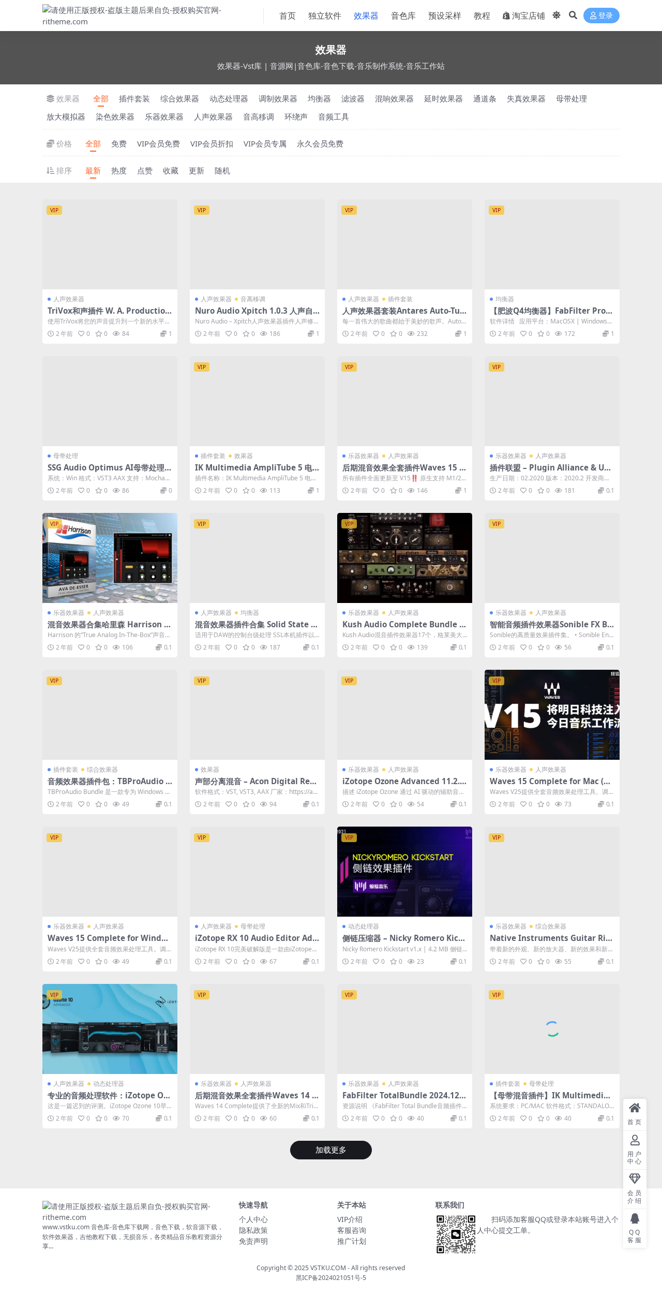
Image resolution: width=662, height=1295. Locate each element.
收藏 (170, 170)
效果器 (366, 15)
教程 (482, 15)
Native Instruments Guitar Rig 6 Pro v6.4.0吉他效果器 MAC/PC (550, 942)
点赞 (145, 170)
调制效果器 (278, 98)
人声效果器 (213, 116)
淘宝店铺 (528, 15)
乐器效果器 (164, 116)
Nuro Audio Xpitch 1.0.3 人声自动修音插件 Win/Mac (254, 315)
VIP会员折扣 (211, 143)
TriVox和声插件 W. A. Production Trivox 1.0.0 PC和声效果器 (109, 315)
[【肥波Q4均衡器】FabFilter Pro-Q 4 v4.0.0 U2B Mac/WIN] (552, 244)
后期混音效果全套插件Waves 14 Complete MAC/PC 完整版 (256, 1100)
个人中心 (253, 1219)
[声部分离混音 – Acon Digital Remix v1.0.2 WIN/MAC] (257, 715)
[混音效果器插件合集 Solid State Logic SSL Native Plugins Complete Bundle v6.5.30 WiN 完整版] (257, 558)
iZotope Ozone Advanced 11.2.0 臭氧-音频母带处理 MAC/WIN (403, 786)
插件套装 (134, 98)
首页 (287, 15)
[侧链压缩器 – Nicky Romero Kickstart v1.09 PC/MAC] (404, 872)
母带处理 (571, 98)
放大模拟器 (66, 116)
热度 (119, 170)
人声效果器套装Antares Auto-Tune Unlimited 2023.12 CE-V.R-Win (403, 315)
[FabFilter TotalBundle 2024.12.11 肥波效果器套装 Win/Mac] (404, 1029)
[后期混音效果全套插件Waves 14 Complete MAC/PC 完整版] (257, 1029)
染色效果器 (115, 116)
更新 (196, 170)
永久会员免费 (320, 143)
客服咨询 (351, 1230)
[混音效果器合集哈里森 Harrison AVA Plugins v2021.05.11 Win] (109, 558)
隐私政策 (253, 1230)
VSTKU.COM (328, 1267)
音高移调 (258, 116)
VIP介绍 (350, 1219)
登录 (605, 16)
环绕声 (296, 116)
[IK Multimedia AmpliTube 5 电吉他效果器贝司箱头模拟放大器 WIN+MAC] (257, 401)
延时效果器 (443, 98)
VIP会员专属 (265, 143)
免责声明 (253, 1241)
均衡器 (319, 98)
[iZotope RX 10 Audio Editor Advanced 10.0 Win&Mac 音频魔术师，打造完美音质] (257, 872)
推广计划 (351, 1241)
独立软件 (324, 15)
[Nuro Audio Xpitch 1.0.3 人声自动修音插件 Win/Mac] (257, 244)
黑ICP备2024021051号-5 (331, 1277)
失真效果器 (526, 98)
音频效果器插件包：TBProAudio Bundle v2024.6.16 (109, 786)
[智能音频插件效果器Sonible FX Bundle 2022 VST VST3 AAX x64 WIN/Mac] (552, 558)
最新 (93, 170)
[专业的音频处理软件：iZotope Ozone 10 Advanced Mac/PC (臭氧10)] (109, 1029)
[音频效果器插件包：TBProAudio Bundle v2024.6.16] (109, 715)
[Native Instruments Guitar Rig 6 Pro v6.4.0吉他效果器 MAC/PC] (552, 872)
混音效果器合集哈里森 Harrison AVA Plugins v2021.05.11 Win (108, 629)
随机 (222, 170)
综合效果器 (179, 98)
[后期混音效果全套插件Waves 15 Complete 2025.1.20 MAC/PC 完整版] (404, 401)
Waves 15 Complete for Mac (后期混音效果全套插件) (550, 786)
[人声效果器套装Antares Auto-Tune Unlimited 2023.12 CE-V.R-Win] (404, 244)
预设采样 (444, 15)
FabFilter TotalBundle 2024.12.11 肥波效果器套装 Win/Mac (404, 1100)
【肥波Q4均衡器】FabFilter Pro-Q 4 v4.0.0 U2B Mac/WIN (552, 315)
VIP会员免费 (158, 143)
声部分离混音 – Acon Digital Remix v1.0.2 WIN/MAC (256, 786)
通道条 (484, 98)
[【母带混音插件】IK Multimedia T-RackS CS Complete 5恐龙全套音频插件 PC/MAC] (552, 1029)
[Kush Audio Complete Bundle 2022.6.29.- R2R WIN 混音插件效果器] (404, 558)
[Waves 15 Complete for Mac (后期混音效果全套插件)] (552, 715)
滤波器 (353, 98)
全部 (101, 98)
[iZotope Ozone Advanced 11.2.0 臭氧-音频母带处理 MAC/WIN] (404, 715)
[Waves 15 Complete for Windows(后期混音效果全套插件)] (109, 872)
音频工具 (333, 116)
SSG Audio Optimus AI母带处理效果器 (110, 472)
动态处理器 (228, 98)
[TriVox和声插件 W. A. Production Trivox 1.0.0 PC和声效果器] (109, 244)
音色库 (403, 15)
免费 (119, 143)
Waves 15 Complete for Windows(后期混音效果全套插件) (107, 942)
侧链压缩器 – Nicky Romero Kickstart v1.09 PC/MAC (404, 942)
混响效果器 (394, 98)
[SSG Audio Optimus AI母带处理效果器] (109, 401)
